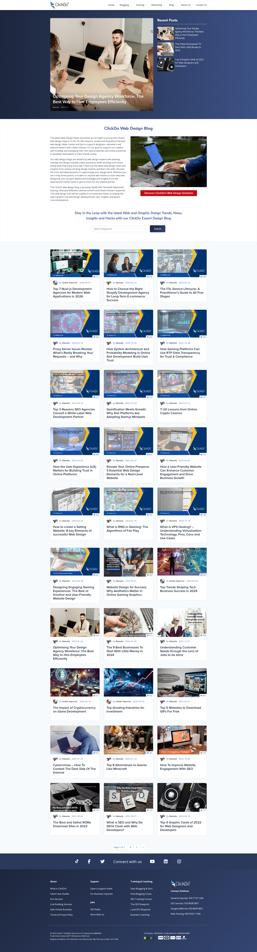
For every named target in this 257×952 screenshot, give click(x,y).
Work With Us (97, 914)
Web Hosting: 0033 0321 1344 (185, 913)
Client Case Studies (59, 893)
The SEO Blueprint (140, 904)
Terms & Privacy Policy (61, 914)
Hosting (140, 4)
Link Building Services (61, 904)
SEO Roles (95, 909)
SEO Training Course (141, 899)
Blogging (124, 4)
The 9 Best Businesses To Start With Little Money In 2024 (188, 47)
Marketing (156, 4)
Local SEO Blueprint (140, 909)
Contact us (201, 4)
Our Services (56, 899)
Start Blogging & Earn (141, 888)
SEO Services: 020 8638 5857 (185, 903)
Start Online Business (61, 909)
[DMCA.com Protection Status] (149, 937)
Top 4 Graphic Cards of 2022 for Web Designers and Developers (189, 62)
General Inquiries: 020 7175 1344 (187, 898)
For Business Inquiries (101, 893)
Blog (171, 4)
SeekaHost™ (65, 936)
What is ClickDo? (58, 888)
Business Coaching (140, 914)
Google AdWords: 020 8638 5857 (187, 908)
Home (111, 4)
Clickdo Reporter (70, 282)
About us (185, 4)
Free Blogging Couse (141, 893)
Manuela (56, 107)
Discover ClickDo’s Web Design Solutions (168, 193)
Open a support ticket (101, 888)
